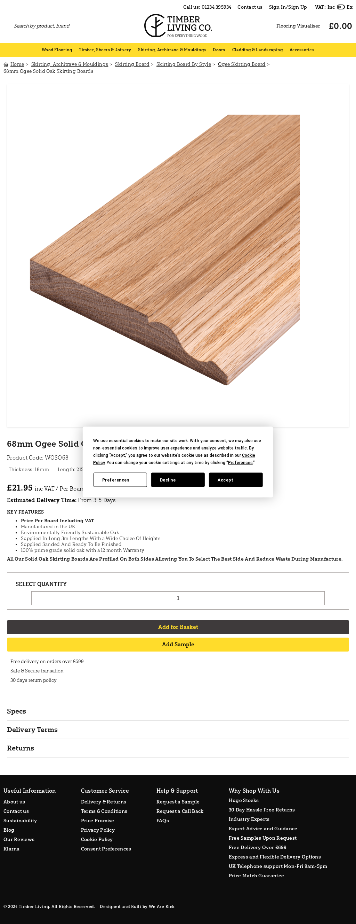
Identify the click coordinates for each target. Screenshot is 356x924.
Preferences (116, 479)
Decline (168, 479)
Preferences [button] (240, 462)
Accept (225, 479)
